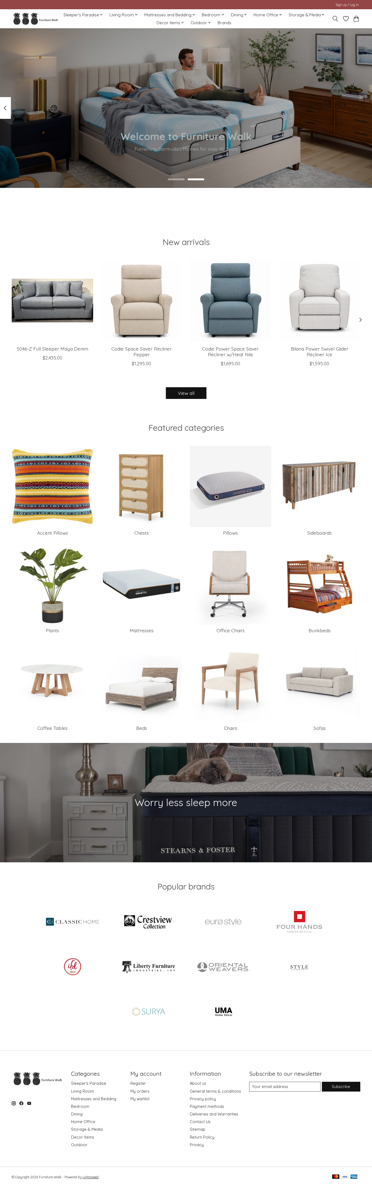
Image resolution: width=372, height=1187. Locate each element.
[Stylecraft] (299, 967)
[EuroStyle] (224, 922)
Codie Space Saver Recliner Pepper (141, 351)
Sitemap (197, 1129)
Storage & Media (87, 1129)
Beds (141, 728)
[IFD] (73, 967)
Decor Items (82, 1137)
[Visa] (344, 1177)
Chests (141, 533)
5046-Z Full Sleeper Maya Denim (52, 349)
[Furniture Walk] (35, 18)
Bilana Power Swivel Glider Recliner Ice (319, 351)
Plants (52, 630)
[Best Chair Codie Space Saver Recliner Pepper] (141, 300)
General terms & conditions (215, 1091)
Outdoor (79, 1144)
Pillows (230, 533)
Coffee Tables (52, 728)
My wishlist (140, 1098)
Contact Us (200, 1121)
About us (198, 1083)
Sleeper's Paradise (88, 1083)
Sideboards (319, 533)
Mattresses (142, 630)
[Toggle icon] (335, 19)
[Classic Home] (73, 922)
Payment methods (207, 1106)
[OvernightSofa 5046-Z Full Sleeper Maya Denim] (52, 300)
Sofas (319, 728)
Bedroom (80, 1106)
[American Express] (354, 1177)
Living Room (82, 1091)
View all (186, 393)
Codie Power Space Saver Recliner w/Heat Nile (230, 351)
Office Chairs (231, 630)
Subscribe (341, 1086)
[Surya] (148, 1012)
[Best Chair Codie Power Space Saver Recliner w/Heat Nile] (230, 300)
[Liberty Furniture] (148, 967)
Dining (77, 1114)
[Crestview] (148, 922)
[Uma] (224, 1012)
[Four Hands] (299, 922)
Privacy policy (203, 1098)
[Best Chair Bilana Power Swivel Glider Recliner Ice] (319, 300)
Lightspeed (91, 1177)
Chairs (230, 728)
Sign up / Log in (347, 5)
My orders (140, 1091)
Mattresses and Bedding (93, 1098)
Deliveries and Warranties (214, 1114)
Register (138, 1083)
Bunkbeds (320, 630)
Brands (224, 22)
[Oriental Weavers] (224, 967)
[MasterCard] (335, 1177)
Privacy (197, 1144)
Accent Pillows (52, 533)
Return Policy (202, 1137)
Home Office (83, 1121)
